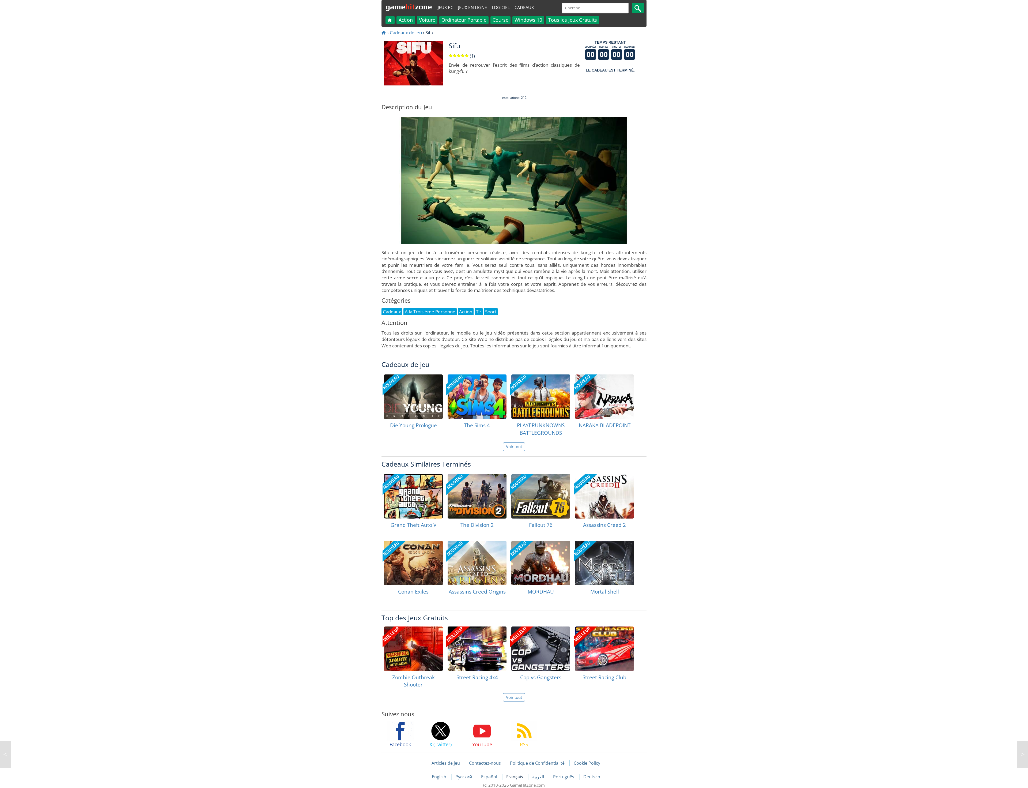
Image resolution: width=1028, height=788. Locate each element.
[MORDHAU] (540, 563)
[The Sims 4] (477, 396)
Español (489, 777)
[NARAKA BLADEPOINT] (604, 396)
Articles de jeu (446, 763)
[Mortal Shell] (604, 563)
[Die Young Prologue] (413, 396)
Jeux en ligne (472, 7)
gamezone (409, 6)
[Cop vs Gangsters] (540, 648)
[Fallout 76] (540, 496)
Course (500, 20)
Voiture (427, 20)
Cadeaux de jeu (406, 32)
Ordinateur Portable (463, 20)
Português (564, 777)
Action (406, 20)
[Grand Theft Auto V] (413, 496)
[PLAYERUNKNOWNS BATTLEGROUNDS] (540, 396)
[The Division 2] (477, 496)
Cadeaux (524, 7)
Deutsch (591, 777)
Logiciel (501, 7)
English (439, 777)
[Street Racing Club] (604, 648)
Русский (464, 777)
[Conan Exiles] (413, 563)
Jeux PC (445, 7)
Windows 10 (528, 20)
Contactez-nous (485, 763)
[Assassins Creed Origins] (477, 563)
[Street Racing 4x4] (477, 648)
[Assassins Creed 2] (604, 496)
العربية (538, 777)
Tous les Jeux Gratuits (572, 20)
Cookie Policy (587, 763)
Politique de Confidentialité (537, 763)
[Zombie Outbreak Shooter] (413, 648)
